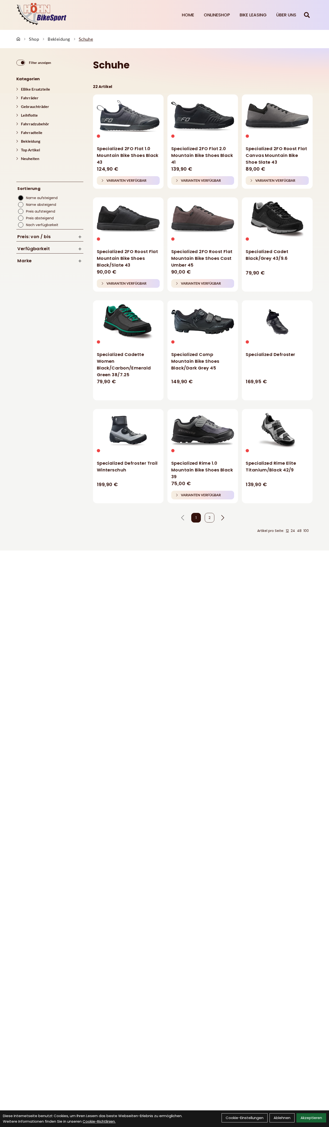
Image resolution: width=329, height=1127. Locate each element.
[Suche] (307, 15)
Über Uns (286, 15)
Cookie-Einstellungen (244, 1117)
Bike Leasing (253, 15)
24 (293, 530)
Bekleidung (59, 39)
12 (287, 530)
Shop (34, 39)
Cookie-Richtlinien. (99, 1121)
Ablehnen (282, 1117)
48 (299, 530)
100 (306, 530)
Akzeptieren (311, 1117)
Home (188, 15)
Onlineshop (217, 15)
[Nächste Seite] (223, 518)
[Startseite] (18, 39)
